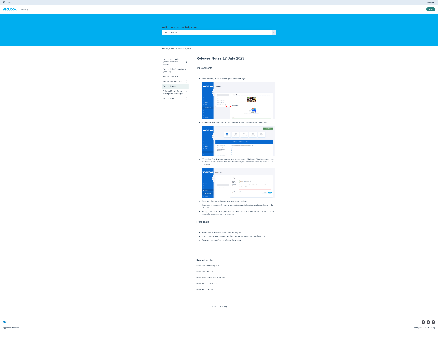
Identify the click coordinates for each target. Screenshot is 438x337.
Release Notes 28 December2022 (207, 283)
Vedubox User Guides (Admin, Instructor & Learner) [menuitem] (171, 61)
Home (431, 9)
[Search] (274, 32)
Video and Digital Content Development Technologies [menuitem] (173, 92)
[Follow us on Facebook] (423, 322)
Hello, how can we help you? (179, 27)
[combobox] (217, 32)
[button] (187, 59)
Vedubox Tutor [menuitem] (168, 98)
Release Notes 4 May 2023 (205, 271)
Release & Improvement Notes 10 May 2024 (210, 277)
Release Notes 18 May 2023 (205, 289)
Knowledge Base (168, 48)
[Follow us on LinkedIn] (433, 322)
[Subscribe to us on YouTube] (428, 322)
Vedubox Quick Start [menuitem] (170, 76)
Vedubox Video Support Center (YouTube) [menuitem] (174, 70)
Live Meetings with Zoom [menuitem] (172, 81)
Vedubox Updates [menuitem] (169, 86)
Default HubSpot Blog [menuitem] (219, 306)
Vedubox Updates (184, 48)
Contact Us (431, 2)
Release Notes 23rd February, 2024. (207, 265)
